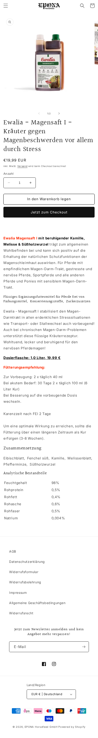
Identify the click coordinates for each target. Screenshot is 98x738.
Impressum (18, 592)
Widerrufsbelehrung (25, 582)
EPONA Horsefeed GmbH (41, 726)
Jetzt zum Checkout (49, 212)
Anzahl (8, 173)
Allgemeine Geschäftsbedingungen (37, 603)
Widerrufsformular (23, 572)
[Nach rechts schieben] (59, 113)
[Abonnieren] (84, 646)
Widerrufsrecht (21, 613)
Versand (22, 166)
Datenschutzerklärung (27, 562)
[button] (6, 6)
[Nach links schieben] (39, 113)
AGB (12, 551)
